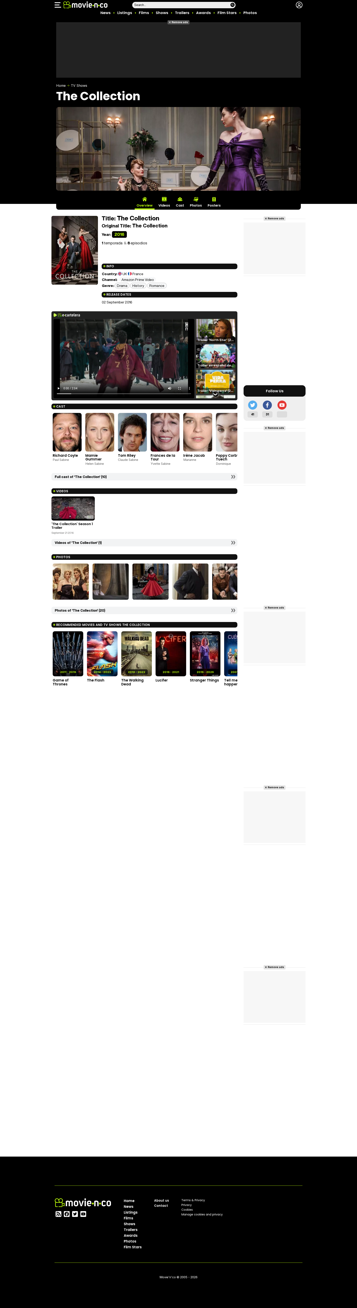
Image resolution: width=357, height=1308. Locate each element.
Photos (250, 12)
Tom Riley (127, 455)
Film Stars (227, 12)
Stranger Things (204, 680)
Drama (122, 285)
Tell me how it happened (236, 682)
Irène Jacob (194, 455)
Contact (161, 1205)
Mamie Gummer (93, 457)
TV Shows (79, 85)
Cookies (187, 1210)
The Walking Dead (132, 682)
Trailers (182, 12)
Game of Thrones (61, 682)
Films (144, 12)
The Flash (95, 680)
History (138, 285)
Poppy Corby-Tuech (228, 457)
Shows (162, 12)
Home (61, 85)
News (105, 12)
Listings (124, 12)
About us (161, 1200)
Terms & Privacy (193, 1200)
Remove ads (180, 22)
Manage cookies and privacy (202, 1214)
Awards (203, 12)
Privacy (186, 1205)
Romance (156, 285)
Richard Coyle (65, 455)
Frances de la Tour (163, 457)
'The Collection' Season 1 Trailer (72, 526)
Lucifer (162, 680)
